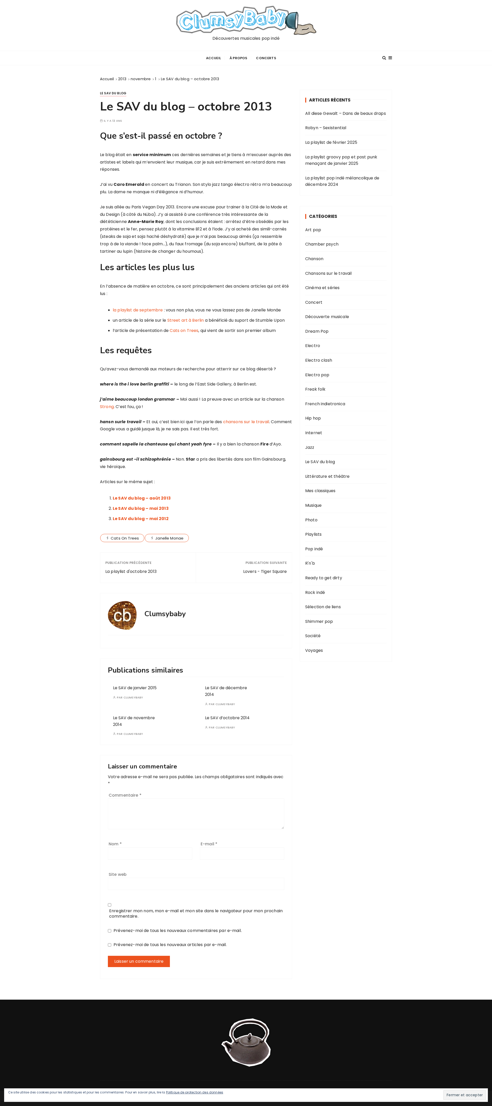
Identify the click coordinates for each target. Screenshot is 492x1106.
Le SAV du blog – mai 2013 (141, 508)
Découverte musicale (327, 317)
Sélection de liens (323, 607)
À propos (238, 58)
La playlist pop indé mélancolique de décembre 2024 (342, 181)
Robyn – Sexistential (325, 128)
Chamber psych (322, 244)
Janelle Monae (169, 538)
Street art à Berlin (185, 320)
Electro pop (317, 375)
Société (313, 636)
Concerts (266, 58)
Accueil (213, 58)
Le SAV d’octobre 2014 (227, 718)
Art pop (313, 230)
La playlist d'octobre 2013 (131, 571)
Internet (313, 433)
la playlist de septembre (138, 310)
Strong (107, 407)
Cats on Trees (184, 330)
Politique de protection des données (194, 1092)
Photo (311, 520)
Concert (313, 302)
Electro (312, 346)
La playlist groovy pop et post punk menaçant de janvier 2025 (341, 160)
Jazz (309, 447)
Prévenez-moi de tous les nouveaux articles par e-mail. (170, 944)
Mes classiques (320, 491)
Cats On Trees (125, 538)
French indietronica (325, 404)
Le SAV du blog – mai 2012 (141, 519)
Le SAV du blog (113, 93)
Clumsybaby (133, 697)
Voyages (314, 650)
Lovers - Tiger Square (265, 571)
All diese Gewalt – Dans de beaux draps (345, 113)
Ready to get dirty (323, 578)
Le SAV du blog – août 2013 (142, 498)
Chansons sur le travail (328, 273)
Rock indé (315, 592)
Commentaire (125, 795)
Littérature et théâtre (327, 476)
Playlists (313, 534)
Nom (115, 844)
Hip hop (313, 418)
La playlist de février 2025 (331, 142)
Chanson (314, 259)
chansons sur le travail (246, 422)
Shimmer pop (319, 621)
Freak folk (315, 389)
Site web (118, 874)
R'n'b (310, 563)
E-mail (209, 844)
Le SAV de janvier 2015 (135, 688)
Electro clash (318, 360)
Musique (313, 505)
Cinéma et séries (322, 288)
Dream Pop (317, 331)
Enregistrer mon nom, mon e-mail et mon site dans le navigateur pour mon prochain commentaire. (196, 913)
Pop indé (314, 549)
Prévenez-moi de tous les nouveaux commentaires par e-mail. (178, 930)
